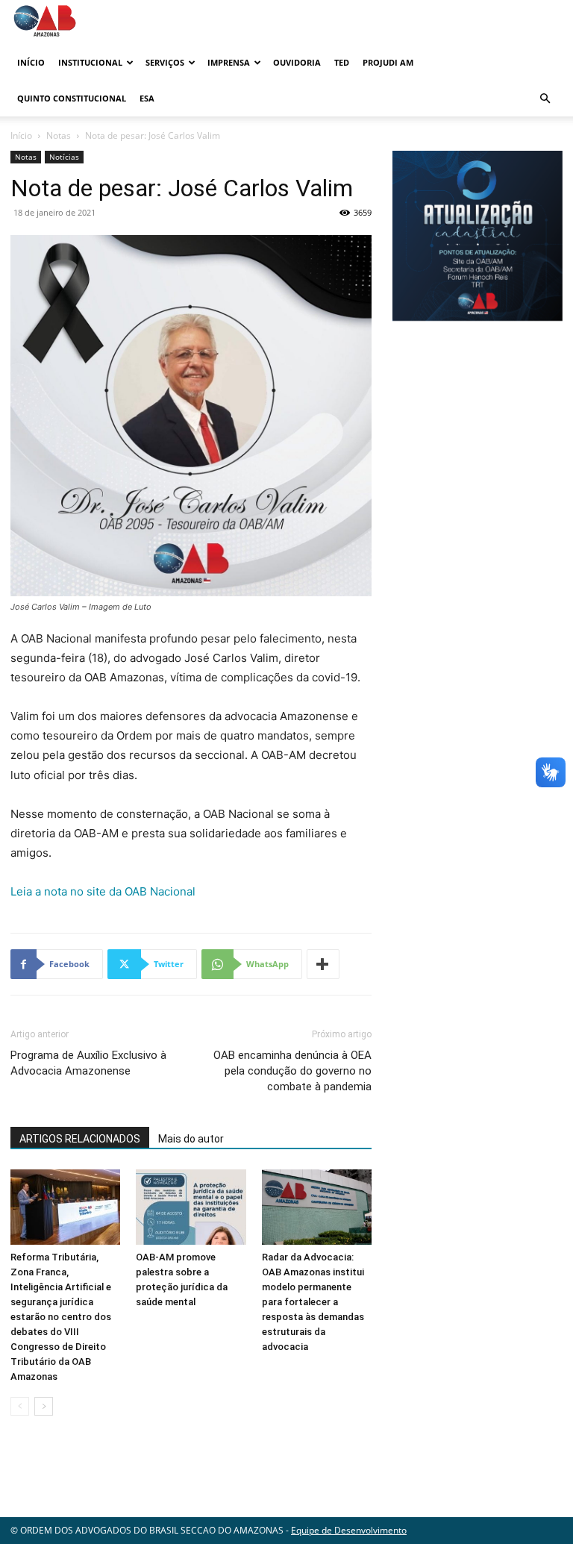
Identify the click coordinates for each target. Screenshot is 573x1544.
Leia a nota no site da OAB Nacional (102, 891)
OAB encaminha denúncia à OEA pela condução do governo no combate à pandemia (292, 1070)
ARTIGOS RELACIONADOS (79, 1139)
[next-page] (43, 1406)
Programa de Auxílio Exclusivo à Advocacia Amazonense (88, 1063)
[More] (323, 964)
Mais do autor (191, 1139)
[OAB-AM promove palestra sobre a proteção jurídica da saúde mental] (190, 1207)
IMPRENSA (228, 62)
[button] (545, 99)
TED (341, 62)
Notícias (64, 156)
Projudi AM (388, 62)
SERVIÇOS (164, 62)
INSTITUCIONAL (90, 62)
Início (31, 62)
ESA (147, 98)
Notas (58, 135)
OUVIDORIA (297, 62)
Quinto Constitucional (71, 98)
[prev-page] (19, 1406)
